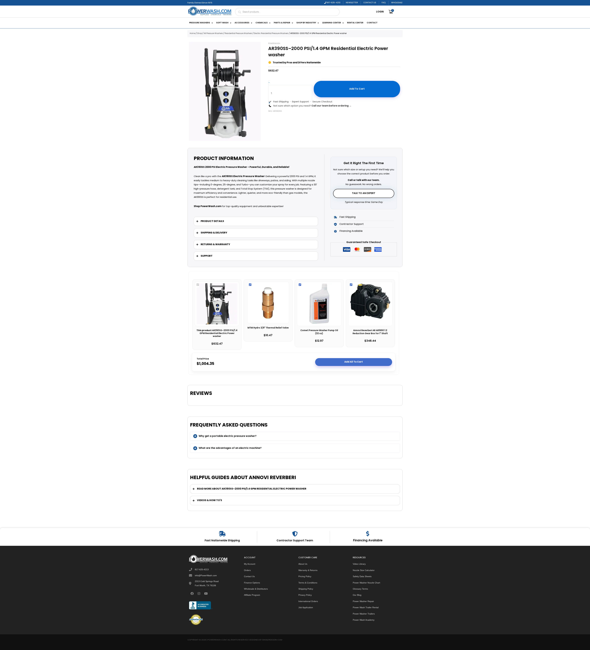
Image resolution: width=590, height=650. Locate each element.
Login (380, 12)
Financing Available (367, 540)
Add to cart (357, 89)
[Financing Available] (367, 533)
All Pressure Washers (213, 33)
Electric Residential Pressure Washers (271, 33)
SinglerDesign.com (272, 640)
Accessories (242, 23)
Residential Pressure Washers (238, 33)
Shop (199, 33)
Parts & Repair (282, 23)
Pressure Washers (199, 23)
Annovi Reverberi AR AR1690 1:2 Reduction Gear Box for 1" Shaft (370, 332)
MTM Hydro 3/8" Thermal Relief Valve (268, 328)
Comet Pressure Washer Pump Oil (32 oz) (319, 332)
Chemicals (262, 23)
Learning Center (331, 23)
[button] (295, 436)
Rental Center (355, 23)
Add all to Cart (353, 362)
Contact (372, 23)
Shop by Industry (306, 23)
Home (192, 33)
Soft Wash (222, 23)
